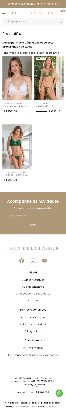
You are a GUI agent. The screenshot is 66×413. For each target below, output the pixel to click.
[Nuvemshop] (33, 386)
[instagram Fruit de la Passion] (33, 261)
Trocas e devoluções (33, 318)
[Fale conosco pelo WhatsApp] (59, 393)
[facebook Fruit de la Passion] (21, 261)
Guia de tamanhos (33, 287)
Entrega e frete (33, 331)
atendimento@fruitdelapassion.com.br (35, 355)
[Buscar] (60, 21)
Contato (33, 301)
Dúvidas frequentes (33, 280)
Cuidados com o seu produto (33, 294)
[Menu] (4, 13)
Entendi (52, 406)
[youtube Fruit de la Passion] (44, 261)
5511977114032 (35, 348)
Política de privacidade (33, 324)
